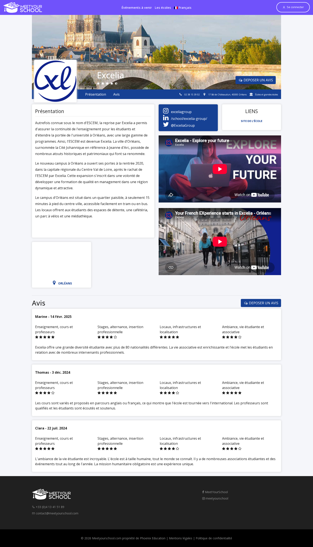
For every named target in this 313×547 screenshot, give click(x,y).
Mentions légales (180, 538)
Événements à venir (137, 7)
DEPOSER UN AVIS (258, 80)
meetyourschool (216, 498)
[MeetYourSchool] (22, 7)
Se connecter (295, 7)
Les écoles (163, 7)
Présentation (95, 94)
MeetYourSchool (216, 492)
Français (184, 7)
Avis (116, 94)
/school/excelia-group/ (189, 118)
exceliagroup (181, 111)
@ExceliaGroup (183, 125)
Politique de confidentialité (214, 538)
